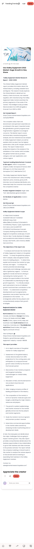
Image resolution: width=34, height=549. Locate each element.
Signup (30, 3)
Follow (16, 476)
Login (23, 3)
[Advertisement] (17, 26)
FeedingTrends (11, 3)
